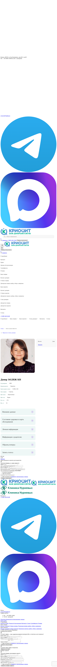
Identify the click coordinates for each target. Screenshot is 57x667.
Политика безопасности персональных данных (12, 619)
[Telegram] (28, 171)
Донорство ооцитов (6, 305)
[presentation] (3, 356)
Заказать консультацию (6, 644)
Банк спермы (4, 274)
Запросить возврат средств (7, 665)
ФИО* (2, 464)
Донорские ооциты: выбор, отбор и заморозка (12, 296)
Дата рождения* (5, 466)
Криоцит (3, 259)
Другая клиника (6, 473)
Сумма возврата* (5, 661)
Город (2, 638)
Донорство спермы (5, 303)
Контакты (3, 309)
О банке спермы (5, 280)
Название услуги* (5, 659)
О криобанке (4, 256)
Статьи (2, 312)
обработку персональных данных (19, 476)
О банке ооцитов (5, 293)
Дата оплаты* (4, 662)
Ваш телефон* (4, 467)
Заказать (3, 459)
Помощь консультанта (22, 240)
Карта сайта (4, 620)
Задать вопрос (4, 641)
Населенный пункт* (6, 469)
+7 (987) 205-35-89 (5, 497)
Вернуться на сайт (5, 649)
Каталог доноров (5, 277)
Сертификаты (4, 268)
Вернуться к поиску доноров (9, 332)
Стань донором (4, 299)
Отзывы (3, 270)
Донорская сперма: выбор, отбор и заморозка (12, 283)
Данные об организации (7, 265)
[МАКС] (28, 227)
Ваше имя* (3, 635)
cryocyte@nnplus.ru (5, 611)
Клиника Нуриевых (7, 472)
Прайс (2, 262)
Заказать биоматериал (6, 478)
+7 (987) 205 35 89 (12, 240)
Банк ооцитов (4, 287)
